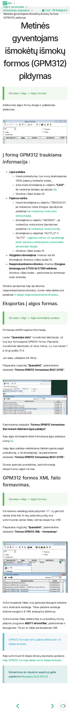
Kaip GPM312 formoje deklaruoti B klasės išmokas (32, 660)
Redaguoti (61, 10)
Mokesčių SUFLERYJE (34, 676)
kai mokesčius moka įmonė (42, 228)
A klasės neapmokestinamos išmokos (36, 294)
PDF (48, 10)
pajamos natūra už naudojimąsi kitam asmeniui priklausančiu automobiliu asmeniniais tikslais (40, 242)
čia (54, 189)
